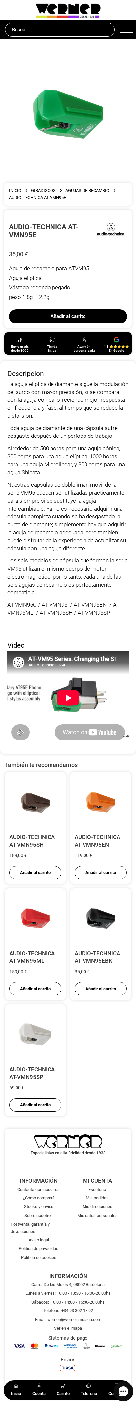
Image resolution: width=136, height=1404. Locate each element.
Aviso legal (39, 1239)
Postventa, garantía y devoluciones (30, 1227)
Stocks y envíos (38, 1206)
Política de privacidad (38, 1248)
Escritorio (97, 1189)
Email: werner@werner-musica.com (68, 1319)
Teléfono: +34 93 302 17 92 (68, 1310)
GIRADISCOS (43, 190)
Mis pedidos (97, 1197)
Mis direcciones (97, 1206)
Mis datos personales (97, 1215)
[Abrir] (125, 30)
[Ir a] (110, 231)
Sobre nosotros (38, 1215)
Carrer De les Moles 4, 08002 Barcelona (68, 1284)
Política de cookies (38, 1257)
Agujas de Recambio (87, 190)
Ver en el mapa (68, 1328)
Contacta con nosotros (38, 1189)
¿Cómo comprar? (38, 1197)
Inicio (15, 190)
